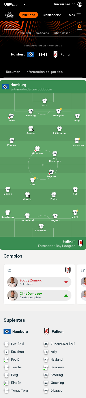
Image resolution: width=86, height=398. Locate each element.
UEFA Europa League (9, 14)
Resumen (13, 72)
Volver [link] (13, 25)
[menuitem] (28, 14)
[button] (74, 14)
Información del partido (44, 72)
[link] (28, 14)
